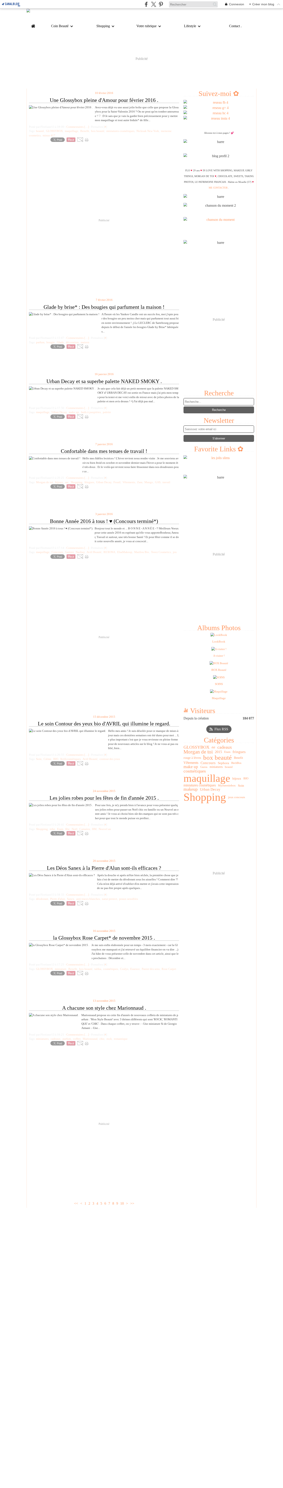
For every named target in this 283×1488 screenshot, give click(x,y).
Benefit (238, 757)
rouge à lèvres (192, 757)
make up (191, 767)
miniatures (216, 766)
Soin (241, 785)
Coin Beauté (60, 26)
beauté (229, 766)
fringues (239, 752)
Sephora (223, 763)
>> (132, 1203)
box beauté (217, 757)
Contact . (235, 26)
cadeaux (224, 747)
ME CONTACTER (218, 188)
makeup (191, 789)
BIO (245, 778)
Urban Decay (210, 789)
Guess (203, 766)
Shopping (103, 26)
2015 (218, 752)
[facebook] (146, 4)
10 (122, 1203)
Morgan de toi (198, 752)
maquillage (207, 778)
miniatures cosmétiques (200, 785)
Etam (227, 751)
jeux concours (236, 797)
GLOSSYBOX (196, 747)
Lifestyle (190, 26)
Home (33, 25)
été (213, 747)
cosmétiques (195, 771)
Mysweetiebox (227, 785)
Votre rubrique (146, 26)
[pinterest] (161, 4)
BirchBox (236, 763)
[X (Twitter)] (153, 4)
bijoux (236, 778)
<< (76, 1203)
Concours (208, 763)
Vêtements (191, 763)
